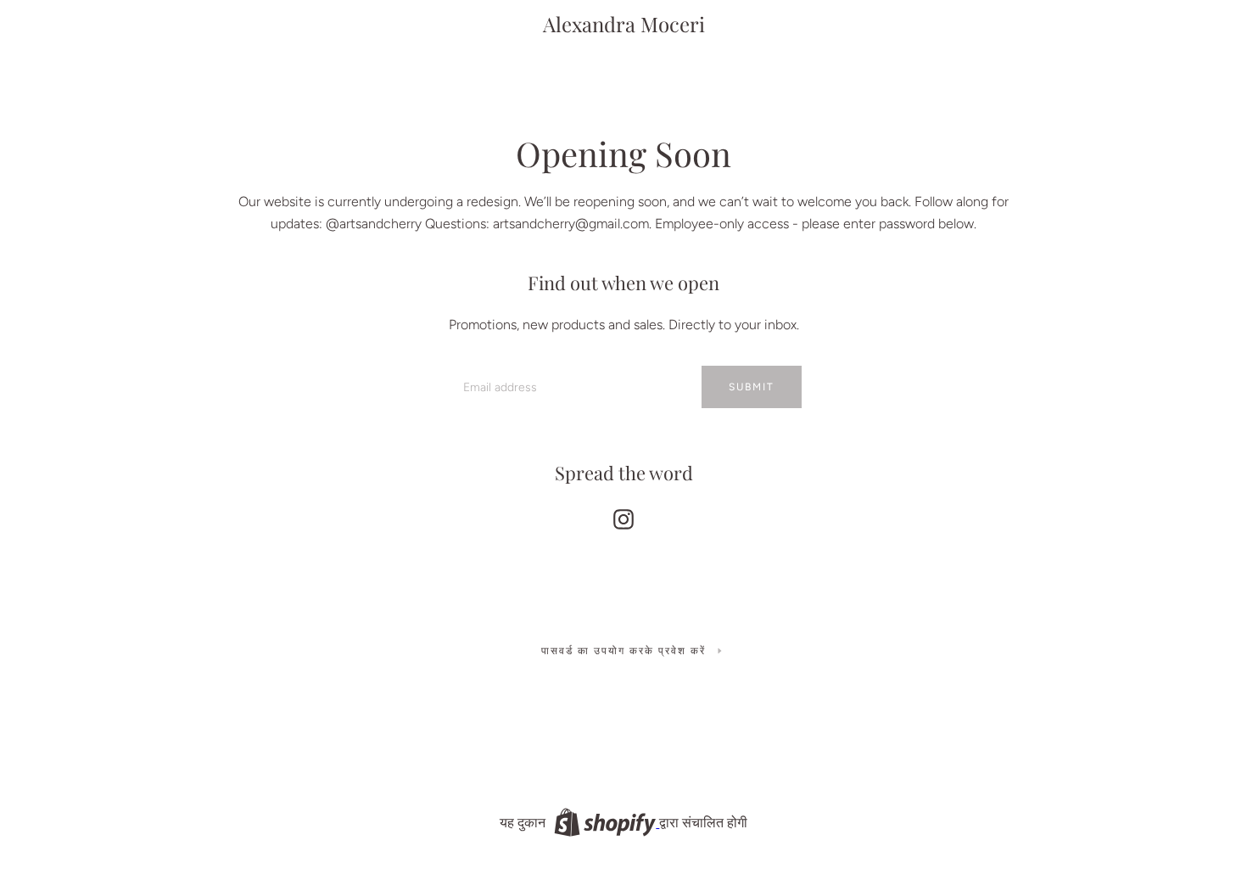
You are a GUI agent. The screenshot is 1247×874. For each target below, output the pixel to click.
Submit (751, 387)
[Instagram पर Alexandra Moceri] (623, 515)
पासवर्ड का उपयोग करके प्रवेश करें (623, 651)
